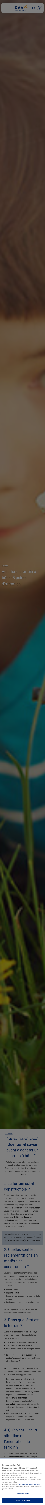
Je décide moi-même (22, 1494)
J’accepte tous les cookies (22, 1500)
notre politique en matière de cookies (29, 1484)
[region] (22, 1481)
